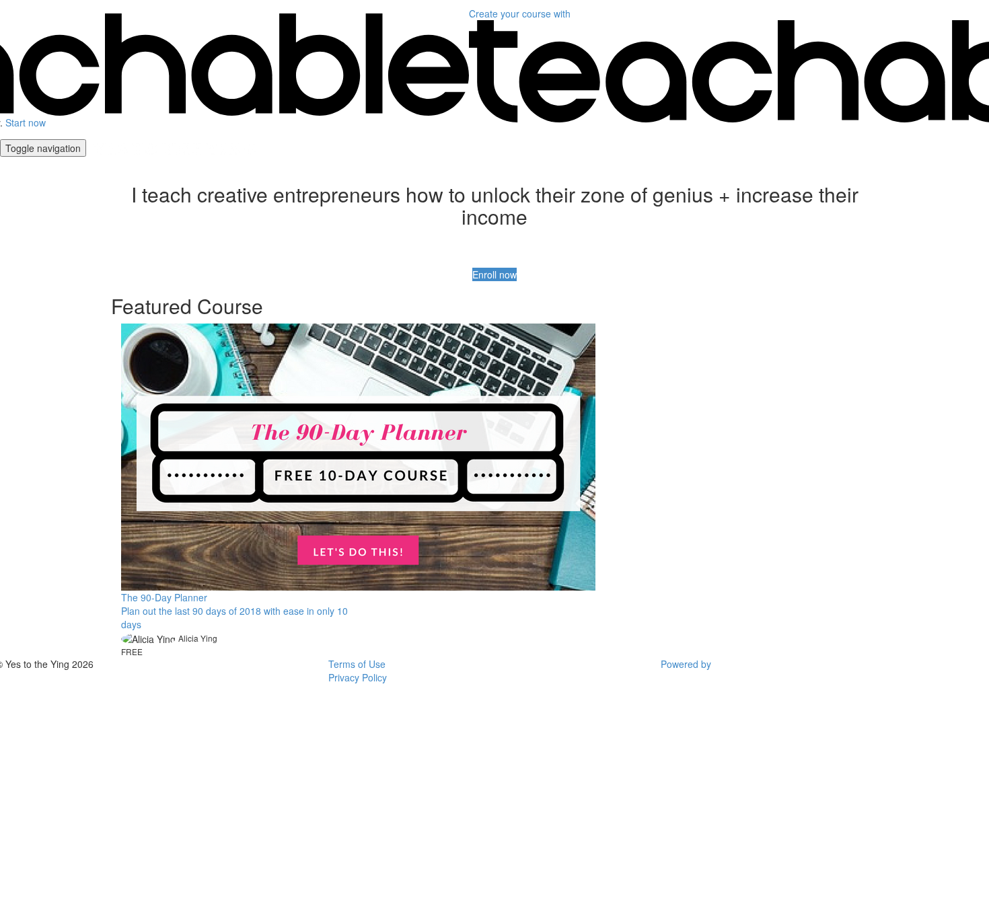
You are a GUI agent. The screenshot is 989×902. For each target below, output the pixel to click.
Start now (25, 122)
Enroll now (494, 274)
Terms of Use (357, 664)
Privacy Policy (357, 677)
